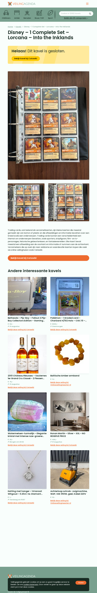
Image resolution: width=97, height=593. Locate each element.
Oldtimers (6, 18)
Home (10, 27)
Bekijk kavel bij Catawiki (25, 58)
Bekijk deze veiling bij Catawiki (21, 329)
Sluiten (81, 583)
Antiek (17, 18)
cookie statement (30, 584)
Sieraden (27, 18)
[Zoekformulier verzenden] (90, 13)
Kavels (18, 27)
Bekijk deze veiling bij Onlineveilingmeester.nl (60, 383)
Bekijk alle (75, 18)
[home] (21, 4)
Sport (50, 18)
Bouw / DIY (39, 18)
